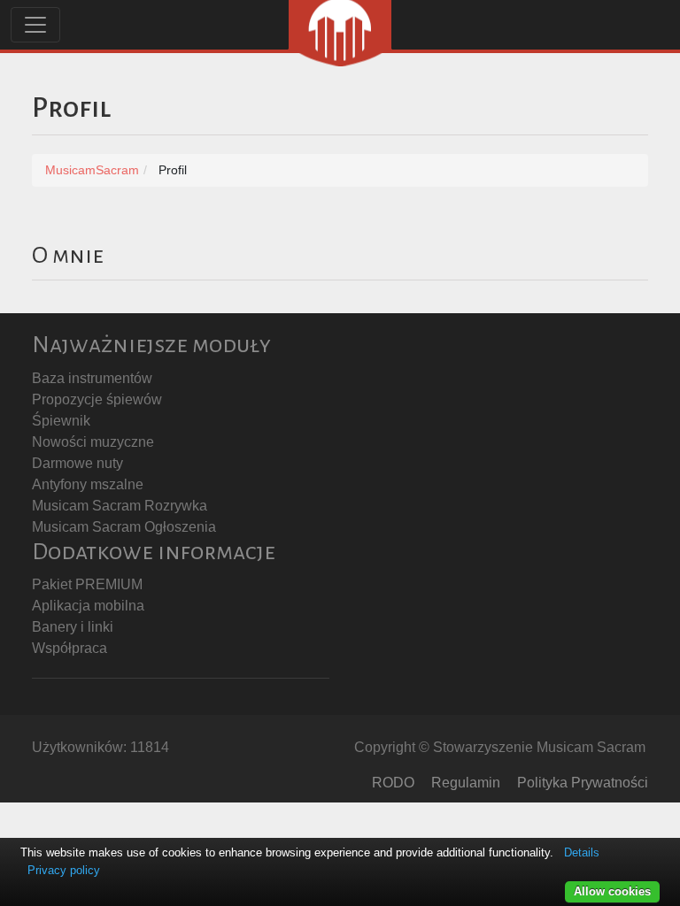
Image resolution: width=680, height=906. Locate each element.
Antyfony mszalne (87, 484)
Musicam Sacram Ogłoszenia (124, 526)
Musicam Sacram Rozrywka (119, 505)
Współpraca (69, 648)
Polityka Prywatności (582, 782)
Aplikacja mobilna (88, 605)
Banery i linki (72, 626)
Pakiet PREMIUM (87, 584)
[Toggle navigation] (35, 24)
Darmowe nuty (77, 463)
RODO (393, 782)
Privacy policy (63, 870)
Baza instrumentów (92, 378)
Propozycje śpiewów (97, 399)
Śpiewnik (61, 420)
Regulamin (465, 782)
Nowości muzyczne (93, 441)
